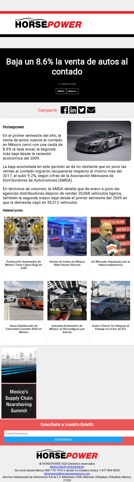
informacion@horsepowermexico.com (67, 473)
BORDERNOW (75, 467)
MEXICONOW (58, 467)
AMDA (61, 91)
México (72, 91)
